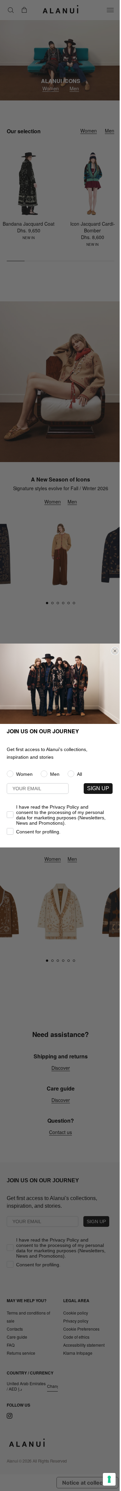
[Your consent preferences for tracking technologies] (109, 1479)
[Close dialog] (115, 651)
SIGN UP (98, 788)
